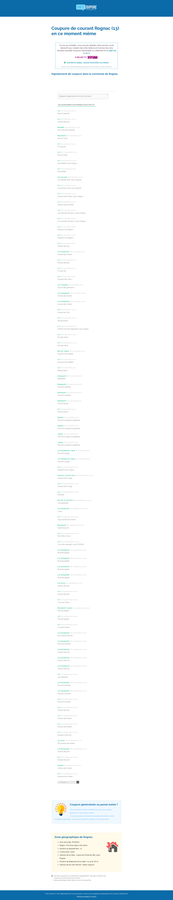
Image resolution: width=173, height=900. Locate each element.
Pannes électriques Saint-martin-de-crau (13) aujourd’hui (72, 880)
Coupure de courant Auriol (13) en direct (67, 878)
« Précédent (62, 782)
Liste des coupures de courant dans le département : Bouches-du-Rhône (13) (80, 876)
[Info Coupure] (86, 8)
